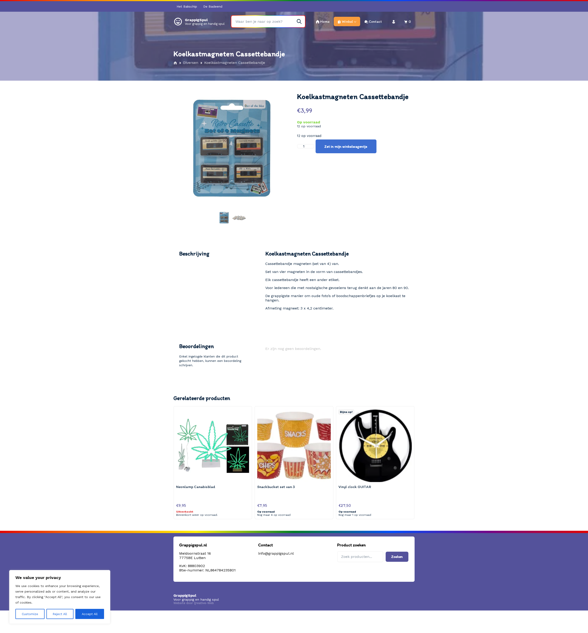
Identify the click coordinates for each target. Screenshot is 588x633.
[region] (59, 597)
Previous (182, 158)
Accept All (90, 614)
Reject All (60, 614)
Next (282, 158)
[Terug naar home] (178, 21)
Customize (30, 614)
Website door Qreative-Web (193, 603)
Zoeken (397, 556)
